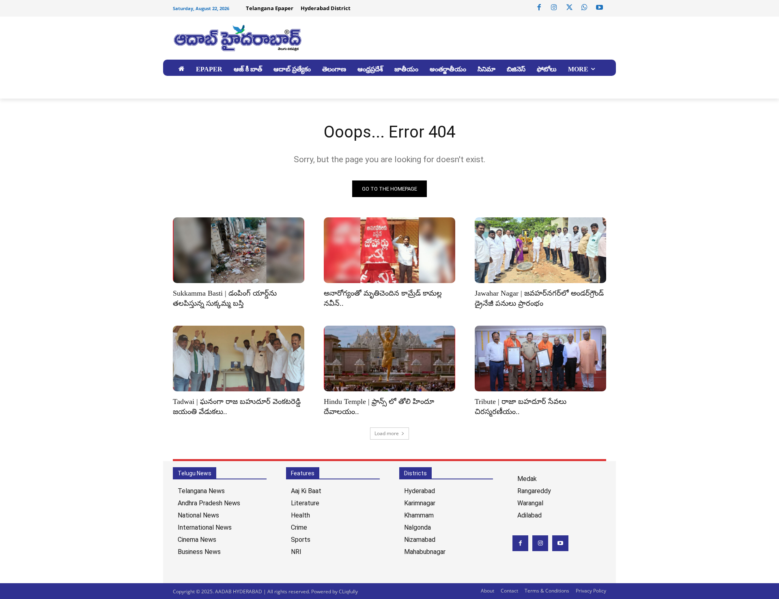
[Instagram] (554, 7)
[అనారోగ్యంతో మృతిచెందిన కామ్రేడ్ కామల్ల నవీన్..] (389, 250)
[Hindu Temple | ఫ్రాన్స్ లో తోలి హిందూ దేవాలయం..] (389, 358)
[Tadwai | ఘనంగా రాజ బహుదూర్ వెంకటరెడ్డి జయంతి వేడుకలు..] (238, 358)
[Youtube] (599, 7)
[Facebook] (539, 7)
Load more (386, 433)
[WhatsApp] (584, 7)
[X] (569, 7)
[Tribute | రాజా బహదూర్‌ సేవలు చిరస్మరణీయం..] (540, 358)
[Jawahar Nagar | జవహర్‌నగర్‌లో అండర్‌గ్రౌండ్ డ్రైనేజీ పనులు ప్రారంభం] (540, 250)
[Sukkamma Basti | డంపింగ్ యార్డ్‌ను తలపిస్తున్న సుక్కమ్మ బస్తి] (238, 250)
